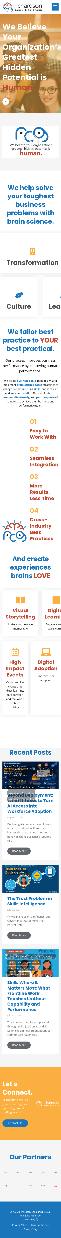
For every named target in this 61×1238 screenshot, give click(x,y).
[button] (30, 142)
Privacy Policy (19, 1225)
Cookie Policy (31, 1229)
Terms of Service (40, 1225)
